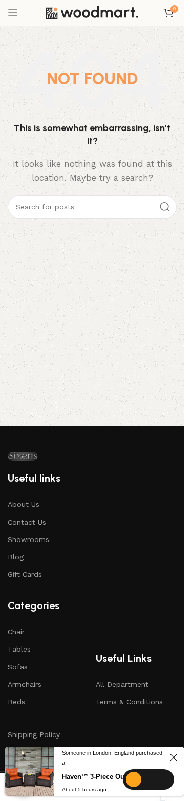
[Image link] (23, 456)
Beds (16, 702)
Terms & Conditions (129, 702)
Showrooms (28, 539)
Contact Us (27, 522)
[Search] (165, 207)
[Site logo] (92, 13)
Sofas (18, 667)
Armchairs (24, 684)
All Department (122, 684)
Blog (16, 557)
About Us (23, 504)
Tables (19, 649)
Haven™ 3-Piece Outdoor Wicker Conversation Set (114, 777)
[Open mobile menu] (13, 13)
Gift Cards (25, 574)
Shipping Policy (34, 734)
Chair (16, 631)
